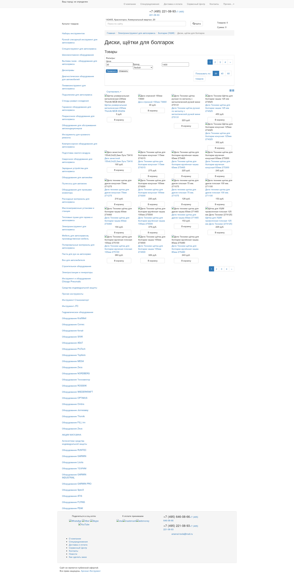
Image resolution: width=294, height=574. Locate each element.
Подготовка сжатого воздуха (76, 152)
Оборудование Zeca (72, 367)
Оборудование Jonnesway (75, 410)
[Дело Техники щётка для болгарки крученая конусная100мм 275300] (219, 155)
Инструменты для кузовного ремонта (76, 136)
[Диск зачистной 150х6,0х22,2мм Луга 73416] (119, 153)
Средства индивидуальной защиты (79, 287)
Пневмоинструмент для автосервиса (74, 87)
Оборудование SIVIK (72, 336)
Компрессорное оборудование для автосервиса (79, 145)
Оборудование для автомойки (77, 177)
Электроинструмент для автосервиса (74, 228)
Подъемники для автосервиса (77, 94)
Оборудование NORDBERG (76, 373)
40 (222, 73)
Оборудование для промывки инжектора (77, 191)
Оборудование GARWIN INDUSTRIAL (74, 476)
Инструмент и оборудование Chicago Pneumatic (76, 280)
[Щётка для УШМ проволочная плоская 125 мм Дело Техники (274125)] (219, 211)
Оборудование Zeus (72, 428)
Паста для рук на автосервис (76, 253)
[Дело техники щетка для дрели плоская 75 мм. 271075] (186, 183)
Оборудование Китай (72, 330)
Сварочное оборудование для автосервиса (77, 160)
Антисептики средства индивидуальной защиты (74, 442)
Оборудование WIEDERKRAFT (77, 391)
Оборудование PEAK (72, 508)
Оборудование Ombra (73, 403)
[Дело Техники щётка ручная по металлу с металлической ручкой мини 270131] (186, 100)
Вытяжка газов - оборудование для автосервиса (79, 62)
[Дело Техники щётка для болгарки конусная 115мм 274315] (152, 155)
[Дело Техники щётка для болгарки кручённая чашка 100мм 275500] (152, 211)
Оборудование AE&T (72, 342)
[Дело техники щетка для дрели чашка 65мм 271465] (186, 210)
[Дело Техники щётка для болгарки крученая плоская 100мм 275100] (119, 239)
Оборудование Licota (72, 462)
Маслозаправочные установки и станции (78, 209)
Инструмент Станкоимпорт (75, 299)
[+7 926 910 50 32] (75, 520)
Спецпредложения (149, 3)
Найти (198, 23)
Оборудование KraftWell (74, 318)
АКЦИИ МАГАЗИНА (71, 434)
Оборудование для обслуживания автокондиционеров (79, 127)
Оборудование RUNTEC (74, 449)
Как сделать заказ (78, 556)
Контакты (214, 3)
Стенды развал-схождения (75, 100)
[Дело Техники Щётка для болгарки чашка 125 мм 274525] (219, 98)
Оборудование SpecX (73, 489)
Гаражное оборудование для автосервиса (76, 108)
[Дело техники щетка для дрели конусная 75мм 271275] (119, 183)
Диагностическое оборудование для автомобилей (78, 78)
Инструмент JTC (70, 305)
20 (216, 73)
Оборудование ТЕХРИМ (74, 468)
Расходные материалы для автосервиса (75, 200)
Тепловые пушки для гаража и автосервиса (77, 219)
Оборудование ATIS (72, 495)
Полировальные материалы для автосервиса (78, 246)
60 (228, 73)
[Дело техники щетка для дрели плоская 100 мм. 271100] (219, 183)
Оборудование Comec (73, 324)
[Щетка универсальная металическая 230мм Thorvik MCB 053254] (119, 98)
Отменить (123, 71)
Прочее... (228, 3)
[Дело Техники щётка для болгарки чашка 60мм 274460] (119, 211)
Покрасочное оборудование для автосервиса (78, 117)
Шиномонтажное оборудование (78, 54)
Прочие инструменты (72, 293)
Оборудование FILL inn (73, 422)
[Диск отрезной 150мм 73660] (152, 97)
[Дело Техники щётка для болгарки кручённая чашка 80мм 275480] (186, 239)
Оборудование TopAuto (74, 354)
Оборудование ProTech (73, 348)
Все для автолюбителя (73, 259)
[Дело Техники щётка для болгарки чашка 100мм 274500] (152, 239)
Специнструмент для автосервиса (79, 48)
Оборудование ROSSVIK (74, 385)
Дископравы (68, 70)
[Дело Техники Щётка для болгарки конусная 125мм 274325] (219, 126)
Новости (73, 553)
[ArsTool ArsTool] (94, 520)
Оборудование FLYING (73, 502)
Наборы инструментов (73, 33)
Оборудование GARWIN (74, 456)
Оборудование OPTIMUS (74, 397)
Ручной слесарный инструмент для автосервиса (79, 41)
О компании (130, 3)
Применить (112, 71)
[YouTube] (83, 523)
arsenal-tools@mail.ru (182, 533)
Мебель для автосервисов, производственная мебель (75, 237)
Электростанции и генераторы (77, 272)
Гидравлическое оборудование (77, 312)
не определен (81, 1)
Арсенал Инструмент (91, 570)
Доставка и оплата (173, 3)
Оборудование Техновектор (76, 379)
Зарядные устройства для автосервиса (75, 170)
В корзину (119, 119)
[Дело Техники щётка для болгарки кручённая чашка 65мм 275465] (186, 155)
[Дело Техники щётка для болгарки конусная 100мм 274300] (152, 183)
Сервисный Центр (196, 3)
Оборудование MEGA (73, 361)
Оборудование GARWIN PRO (76, 483)
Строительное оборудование (76, 266)
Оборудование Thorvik (73, 416)
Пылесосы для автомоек (74, 183)
